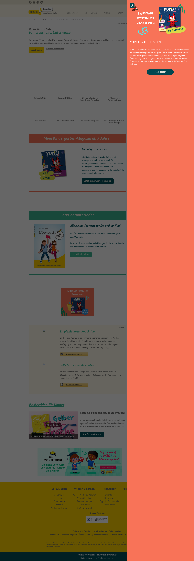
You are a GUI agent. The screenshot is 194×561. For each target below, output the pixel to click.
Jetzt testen (160, 72)
